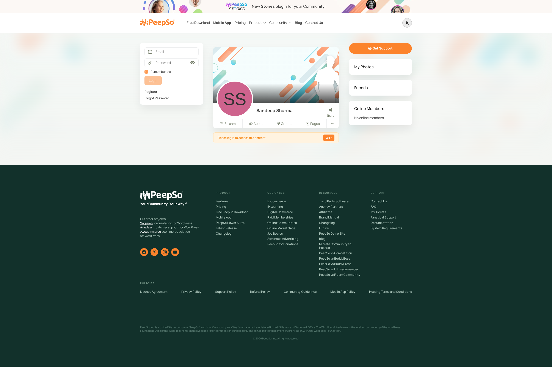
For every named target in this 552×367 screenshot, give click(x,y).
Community (278, 22)
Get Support (383, 48)
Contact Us (314, 22)
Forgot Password (156, 98)
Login (329, 137)
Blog (298, 22)
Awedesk (146, 227)
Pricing (240, 22)
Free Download (198, 22)
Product (255, 22)
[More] (332, 123)
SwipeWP (146, 223)
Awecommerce (150, 231)
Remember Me (161, 72)
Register (150, 92)
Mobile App (222, 22)
